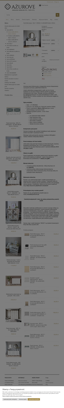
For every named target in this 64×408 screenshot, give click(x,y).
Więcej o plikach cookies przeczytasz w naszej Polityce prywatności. (17, 396)
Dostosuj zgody (22, 399)
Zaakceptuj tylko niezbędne (10, 399)
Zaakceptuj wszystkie (34, 399)
